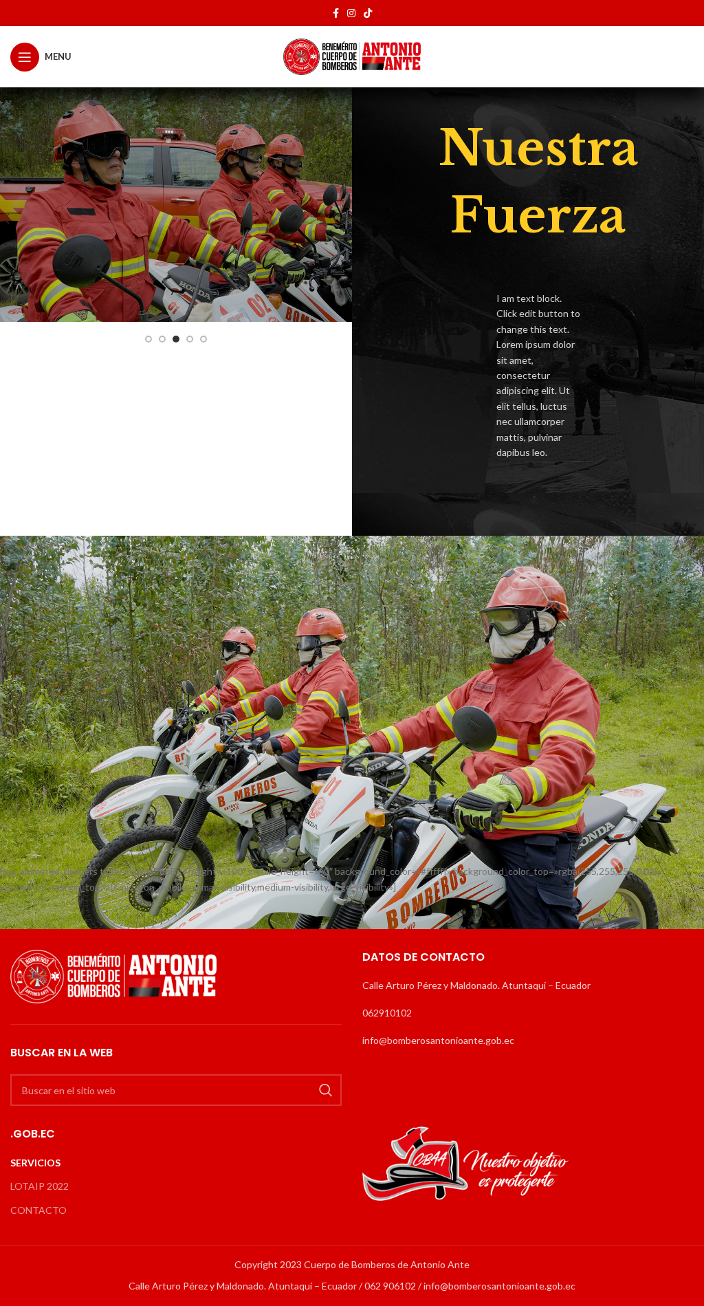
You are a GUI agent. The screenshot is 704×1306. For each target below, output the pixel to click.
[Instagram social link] (351, 13)
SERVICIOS (35, 1162)
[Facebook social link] (336, 13)
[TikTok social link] (368, 13)
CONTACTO (38, 1210)
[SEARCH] (326, 1090)
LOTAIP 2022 (39, 1186)
